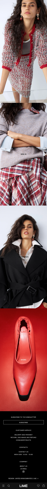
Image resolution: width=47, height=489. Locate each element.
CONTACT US (23, 452)
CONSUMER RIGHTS (23, 440)
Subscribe (23, 422)
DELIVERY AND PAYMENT (23, 435)
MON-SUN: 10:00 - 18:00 (23, 454)
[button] (3, 486)
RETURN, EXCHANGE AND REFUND (23, 437)
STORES (23, 469)
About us (23, 466)
